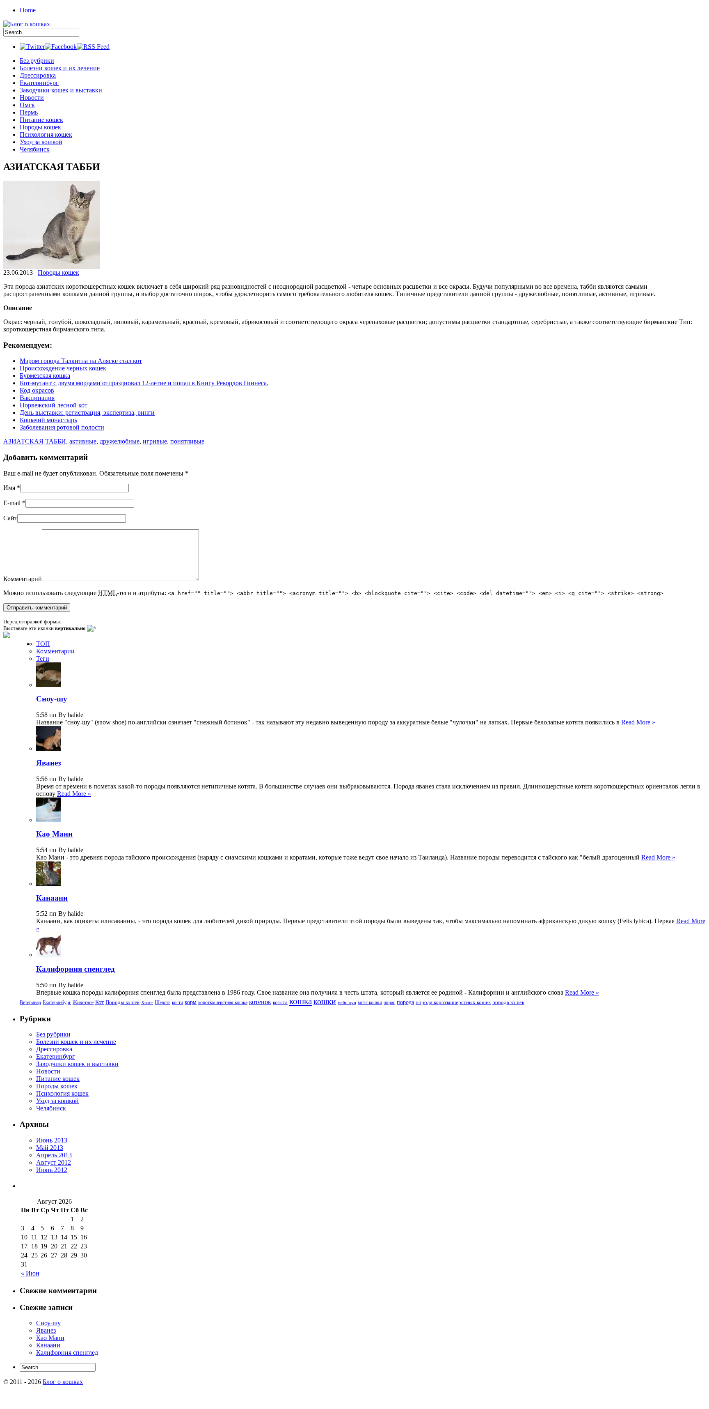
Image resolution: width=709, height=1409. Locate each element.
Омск (27, 104)
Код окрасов (37, 390)
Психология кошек (46, 134)
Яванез (48, 763)
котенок (260, 1001)
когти (177, 1002)
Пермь (29, 112)
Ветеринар (30, 1002)
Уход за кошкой (41, 141)
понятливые (187, 441)
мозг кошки (370, 1002)
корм (191, 1002)
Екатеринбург (39, 82)
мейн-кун (347, 1002)
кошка (300, 1001)
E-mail (12, 502)
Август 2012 (53, 1162)
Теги (42, 658)
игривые (155, 441)
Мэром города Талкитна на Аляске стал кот (81, 360)
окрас (389, 1002)
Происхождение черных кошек (63, 368)
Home (28, 10)
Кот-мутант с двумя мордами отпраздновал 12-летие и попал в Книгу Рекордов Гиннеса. (144, 382)
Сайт (10, 518)
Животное (83, 1002)
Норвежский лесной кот (53, 405)
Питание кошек (41, 119)
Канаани (52, 898)
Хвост (147, 1002)
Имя (9, 487)
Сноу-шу (51, 698)
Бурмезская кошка (45, 375)
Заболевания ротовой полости (62, 427)
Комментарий (22, 578)
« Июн (30, 1273)
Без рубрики (37, 60)
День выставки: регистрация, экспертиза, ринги (87, 412)
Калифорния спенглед (75, 969)
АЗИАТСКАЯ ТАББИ (34, 441)
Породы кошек (40, 127)
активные (82, 441)
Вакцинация (37, 397)
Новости (32, 97)
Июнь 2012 (51, 1169)
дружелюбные (120, 441)
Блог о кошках (63, 1381)
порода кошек (508, 1002)
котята (280, 1002)
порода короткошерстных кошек (453, 1002)
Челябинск (35, 149)
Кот (99, 1002)
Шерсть (162, 1002)
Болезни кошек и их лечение (60, 67)
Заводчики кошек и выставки (61, 90)
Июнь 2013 (51, 1140)
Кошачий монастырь (48, 419)
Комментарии (55, 651)
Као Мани (54, 834)
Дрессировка (38, 75)
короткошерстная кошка (222, 1002)
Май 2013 (49, 1147)
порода (405, 1002)
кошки (324, 1001)
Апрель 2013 (54, 1155)
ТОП (43, 643)
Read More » (638, 722)
